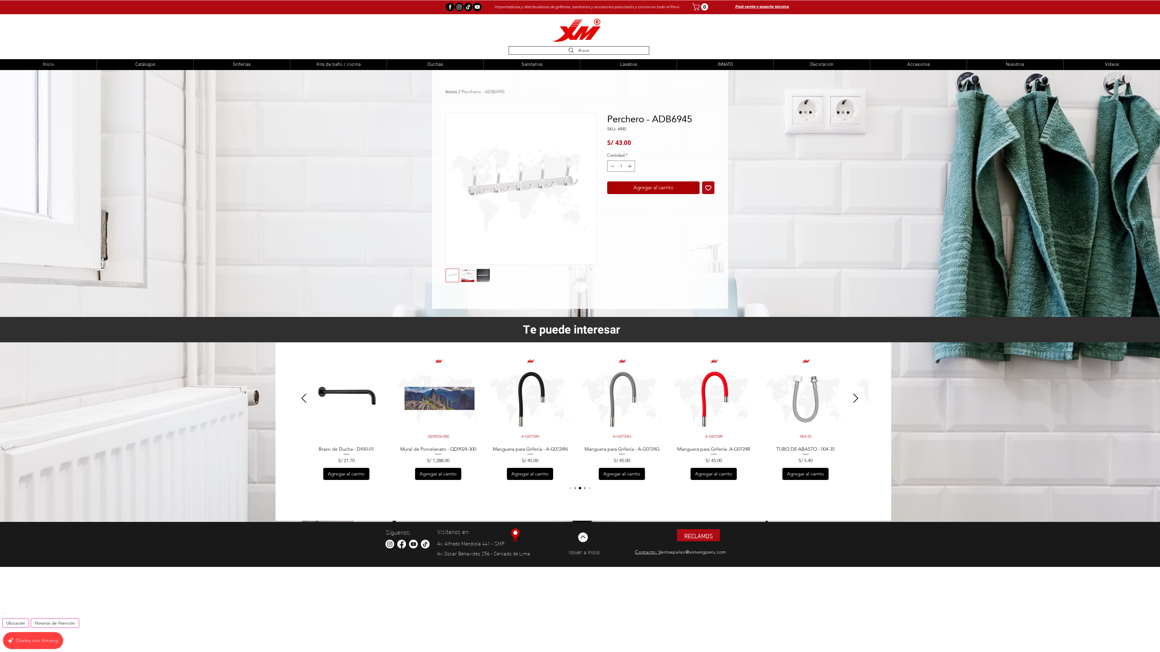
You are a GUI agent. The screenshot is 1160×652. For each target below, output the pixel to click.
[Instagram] (459, 7)
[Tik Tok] (468, 7)
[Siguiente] (856, 398)
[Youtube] (413, 544)
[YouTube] (477, 7)
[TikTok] (425, 544)
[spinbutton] (621, 166)
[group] (579, 417)
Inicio (451, 91)
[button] (701, 7)
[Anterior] (304, 398)
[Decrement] (612, 166)
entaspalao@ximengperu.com (693, 552)
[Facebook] (450, 7)
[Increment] (630, 166)
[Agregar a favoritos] (708, 187)
